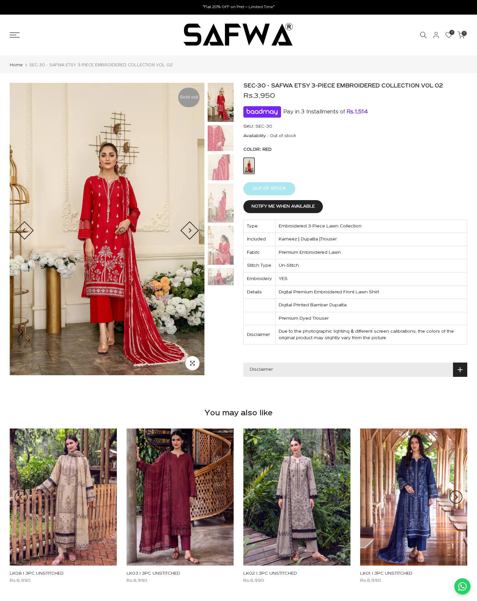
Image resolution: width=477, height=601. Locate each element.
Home (16, 65)
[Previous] (24, 230)
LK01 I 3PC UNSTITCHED (386, 573)
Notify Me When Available (283, 206)
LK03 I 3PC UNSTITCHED (153, 573)
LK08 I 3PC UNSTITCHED (37, 573)
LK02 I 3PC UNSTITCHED (270, 573)
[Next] (189, 230)
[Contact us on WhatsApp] (462, 586)
